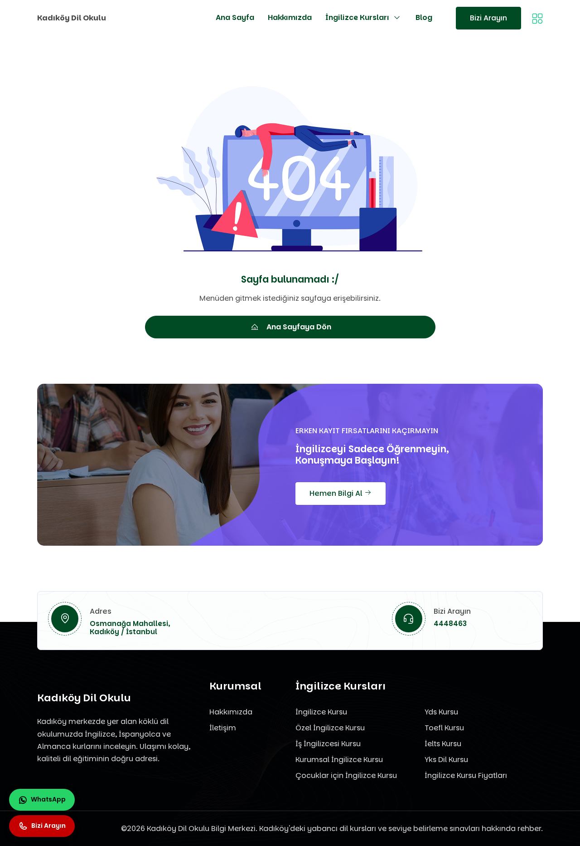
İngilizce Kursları (357, 17)
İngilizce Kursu (321, 712)
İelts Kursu (443, 743)
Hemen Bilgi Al (336, 493)
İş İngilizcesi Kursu (328, 743)
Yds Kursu (441, 712)
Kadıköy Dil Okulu (71, 18)
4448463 (450, 623)
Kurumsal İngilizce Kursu (339, 759)
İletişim (222, 728)
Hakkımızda (290, 17)
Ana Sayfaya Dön (298, 327)
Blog (424, 17)
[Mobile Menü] (537, 18)
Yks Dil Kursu (446, 759)
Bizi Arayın (488, 18)
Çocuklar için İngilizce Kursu (346, 775)
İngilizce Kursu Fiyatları (466, 775)
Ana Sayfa (235, 17)
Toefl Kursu (444, 728)
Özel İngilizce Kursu (330, 728)
